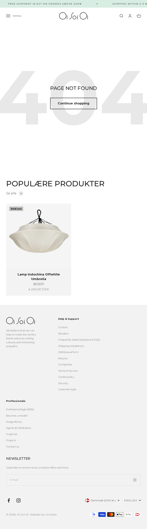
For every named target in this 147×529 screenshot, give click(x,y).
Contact (63, 327)
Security (63, 383)
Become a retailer (17, 415)
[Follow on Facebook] (8, 500)
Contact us (12, 446)
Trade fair (11, 434)
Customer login (67, 389)
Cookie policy (66, 377)
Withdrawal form (68, 352)
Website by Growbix (43, 514)
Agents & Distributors (18, 427)
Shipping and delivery (71, 346)
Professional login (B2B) (20, 409)
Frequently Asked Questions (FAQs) (79, 339)
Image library (14, 421)
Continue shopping (73, 103)
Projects (11, 440)
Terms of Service (68, 370)
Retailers (63, 333)
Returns (62, 358)
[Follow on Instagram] (18, 500)
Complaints (65, 364)
